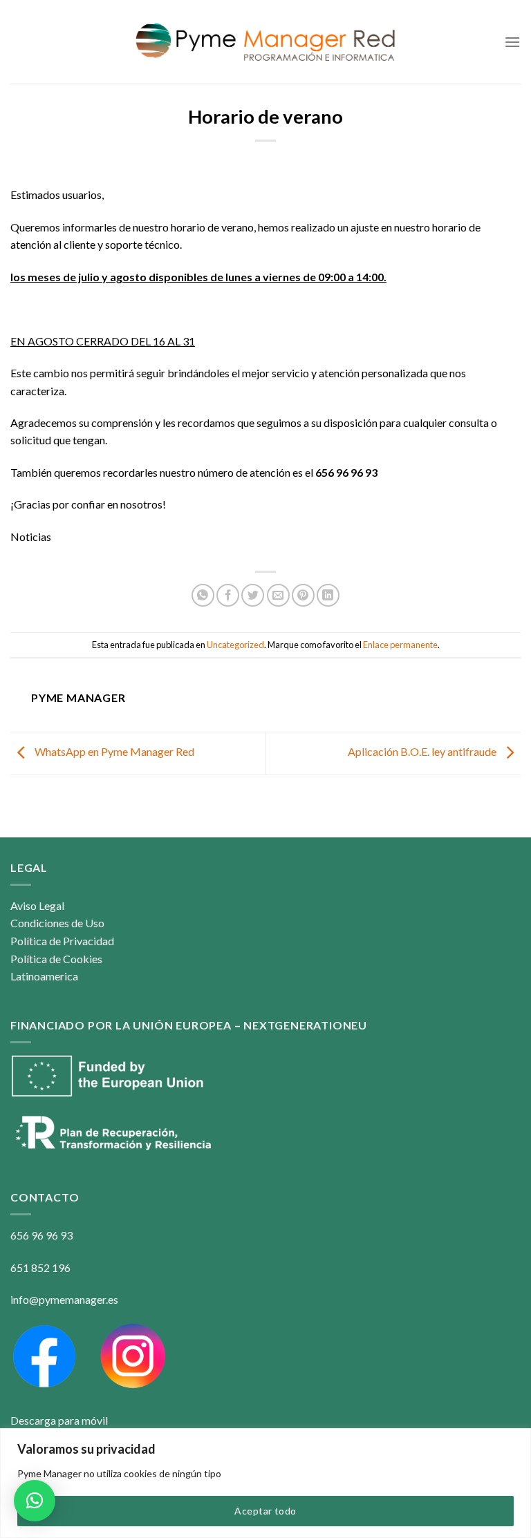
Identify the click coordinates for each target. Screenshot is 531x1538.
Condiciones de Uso (57, 922)
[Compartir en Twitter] (252, 595)
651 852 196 (40, 1267)
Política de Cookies (56, 958)
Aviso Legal (37, 905)
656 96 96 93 (41, 1235)
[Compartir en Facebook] (227, 595)
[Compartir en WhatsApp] (203, 595)
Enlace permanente (400, 644)
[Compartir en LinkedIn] (328, 595)
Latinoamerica (44, 975)
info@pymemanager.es (64, 1299)
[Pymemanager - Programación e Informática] (265, 42)
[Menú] (512, 42)
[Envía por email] (278, 595)
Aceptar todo (265, 1511)
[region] (265, 1483)
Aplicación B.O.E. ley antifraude (423, 751)
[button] (34, 1500)
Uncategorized (235, 644)
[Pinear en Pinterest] (303, 595)
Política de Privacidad (62, 940)
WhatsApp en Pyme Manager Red (113, 751)
